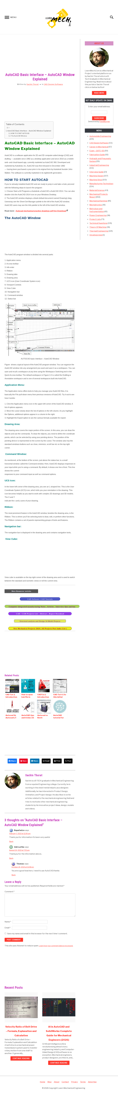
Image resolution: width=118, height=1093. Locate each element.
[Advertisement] (40, 56)
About (56, 1082)
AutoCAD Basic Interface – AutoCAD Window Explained (29, 131)
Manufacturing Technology (101, 184)
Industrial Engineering (99, 165)
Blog (49, 1082)
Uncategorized (96, 235)
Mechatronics (95, 205)
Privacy (74, 1082)
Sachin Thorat (33, 84)
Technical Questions (98, 223)
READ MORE (99, 93)
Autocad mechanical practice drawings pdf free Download (41, 211)
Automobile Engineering (100, 136)
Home (42, 1082)
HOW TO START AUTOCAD (20, 133)
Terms (83, 1082)
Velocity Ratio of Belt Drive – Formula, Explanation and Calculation (21, 1031)
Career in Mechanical (98, 147)
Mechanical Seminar (98, 201)
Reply (11, 841)
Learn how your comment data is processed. (56, 946)
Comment (10, 892)
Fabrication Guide (97, 155)
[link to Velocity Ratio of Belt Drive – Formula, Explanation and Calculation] (21, 1007)
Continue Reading (21, 1058)
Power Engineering (97, 215)
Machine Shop (95, 180)
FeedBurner (104, 121)
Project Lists (95, 219)
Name (8, 922)
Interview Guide (96, 172)
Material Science (96, 190)
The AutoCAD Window (19, 136)
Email (7, 928)
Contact (65, 1082)
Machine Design (96, 176)
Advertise (92, 1082)
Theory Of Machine (97, 227)
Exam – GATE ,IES (96, 151)
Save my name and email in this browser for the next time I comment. (37, 934)
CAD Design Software (53, 84)
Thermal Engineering (98, 231)
